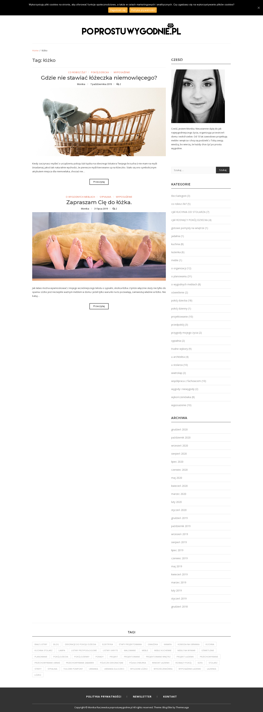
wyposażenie (122, 72)
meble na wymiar (186, 650)
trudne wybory (179, 348)
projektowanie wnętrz (158, 656)
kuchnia (175, 244)
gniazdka (153, 644)
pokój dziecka (100, 72)
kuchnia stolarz (43, 650)
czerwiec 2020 (179, 469)
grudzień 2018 (179, 606)
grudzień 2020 (179, 429)
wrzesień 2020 (179, 445)
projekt (114, 656)
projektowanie (179, 316)
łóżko (38, 675)
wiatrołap (176, 373)
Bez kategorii (178, 195)
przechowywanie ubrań (47, 662)
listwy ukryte (110, 650)
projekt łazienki (185, 656)
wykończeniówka (181, 397)
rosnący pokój (183, 662)
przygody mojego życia (184, 332)
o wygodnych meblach (80, 197)
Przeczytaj (99, 181)
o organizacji (178, 268)
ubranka (93, 668)
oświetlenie (177, 292)
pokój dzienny (179, 308)
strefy (38, 668)
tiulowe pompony (73, 668)
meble (174, 260)
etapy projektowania (130, 644)
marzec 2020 (178, 494)
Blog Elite (167, 707)
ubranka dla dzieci (114, 668)
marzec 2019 (178, 582)
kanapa (168, 644)
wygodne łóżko (139, 668)
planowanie (41, 656)
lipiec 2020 (177, 461)
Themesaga (182, 707)
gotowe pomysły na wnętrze (187, 228)
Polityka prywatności (143, 10)
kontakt (170, 696)
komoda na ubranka (188, 644)
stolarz (213, 662)
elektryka (107, 644)
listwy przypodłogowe (84, 650)
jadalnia (175, 236)
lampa (62, 650)
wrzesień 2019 (179, 534)
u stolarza (177, 365)
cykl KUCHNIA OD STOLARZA (188, 212)
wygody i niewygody (182, 389)
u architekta (178, 357)
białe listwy (41, 644)
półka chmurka (137, 662)
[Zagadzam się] (258, 7)
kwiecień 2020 (179, 485)
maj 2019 (176, 566)
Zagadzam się (118, 10)
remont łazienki (160, 662)
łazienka (176, 252)
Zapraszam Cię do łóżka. (99, 202)
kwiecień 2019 (179, 574)
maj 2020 (176, 477)
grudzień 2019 (179, 518)
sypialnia (105, 197)
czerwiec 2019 (179, 558)
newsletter (142, 696)
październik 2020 (181, 437)
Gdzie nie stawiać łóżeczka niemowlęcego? (99, 77)
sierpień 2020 (179, 453)
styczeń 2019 (179, 598)
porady (100, 656)
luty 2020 (176, 502)
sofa (200, 662)
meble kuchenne (162, 650)
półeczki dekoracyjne (111, 662)
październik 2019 (181, 526)
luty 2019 (176, 590)
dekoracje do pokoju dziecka (80, 644)
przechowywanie (209, 656)
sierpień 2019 (179, 542)
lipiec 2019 (177, 550)
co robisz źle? (77, 72)
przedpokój (177, 324)
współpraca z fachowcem (186, 381)
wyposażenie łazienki (190, 668)
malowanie (130, 650)
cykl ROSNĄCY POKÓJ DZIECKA (189, 220)
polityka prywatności (103, 696)
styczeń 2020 (179, 510)
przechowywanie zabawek (80, 662)
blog (56, 644)
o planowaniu (179, 276)
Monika (81, 84)
